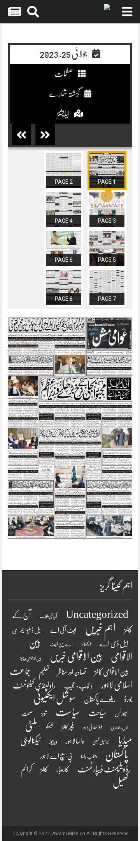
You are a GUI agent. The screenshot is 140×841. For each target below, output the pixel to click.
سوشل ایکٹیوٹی (54, 698)
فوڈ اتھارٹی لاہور (92, 727)
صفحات (64, 74)
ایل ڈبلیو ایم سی (27, 630)
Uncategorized (97, 614)
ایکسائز (86, 644)
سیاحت (97, 712)
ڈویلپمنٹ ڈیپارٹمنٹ (102, 769)
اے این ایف (61, 644)
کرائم (26, 769)
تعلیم (44, 672)
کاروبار (62, 770)
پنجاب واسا (88, 756)
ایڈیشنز (63, 113)
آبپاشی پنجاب (48, 616)
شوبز (44, 713)
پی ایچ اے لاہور (56, 756)
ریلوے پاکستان (100, 699)
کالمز (44, 769)
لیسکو (49, 727)
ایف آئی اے (63, 630)
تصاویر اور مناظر (72, 672)
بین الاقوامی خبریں (76, 657)
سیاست (68, 712)
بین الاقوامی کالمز (111, 672)
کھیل (120, 782)
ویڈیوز (53, 741)
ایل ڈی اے (114, 644)
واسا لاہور (75, 741)
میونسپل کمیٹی (101, 742)
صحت (27, 713)
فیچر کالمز (68, 726)
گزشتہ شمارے (64, 93)
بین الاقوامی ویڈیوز (30, 658)
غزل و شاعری (119, 727)
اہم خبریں (100, 628)
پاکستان (116, 754)
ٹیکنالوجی (30, 740)
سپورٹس (121, 713)
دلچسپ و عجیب (78, 686)
